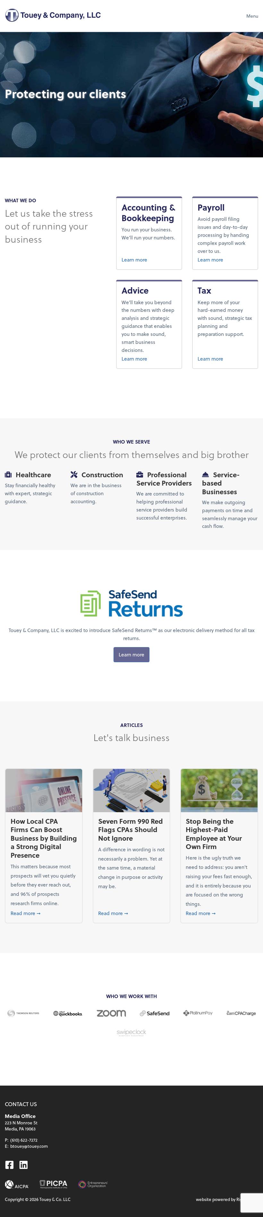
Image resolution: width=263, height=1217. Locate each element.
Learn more (149, 259)
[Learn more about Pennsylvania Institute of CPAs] (53, 1184)
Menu (252, 16)
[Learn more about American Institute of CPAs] (17, 1184)
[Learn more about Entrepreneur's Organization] (93, 1184)
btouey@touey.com (29, 1146)
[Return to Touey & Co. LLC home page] (53, 16)
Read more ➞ (44, 913)
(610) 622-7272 (24, 1140)
